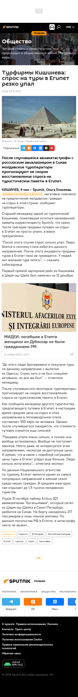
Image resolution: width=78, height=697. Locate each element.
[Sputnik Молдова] (11, 28)
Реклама (52, 624)
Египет (7, 541)
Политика (9, 591)
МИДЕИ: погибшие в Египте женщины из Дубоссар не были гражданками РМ (34, 341)
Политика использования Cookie (22, 639)
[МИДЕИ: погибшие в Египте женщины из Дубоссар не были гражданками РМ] (39, 307)
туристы (19, 541)
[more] (72, 354)
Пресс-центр (23, 629)
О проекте (8, 624)
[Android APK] (13, 664)
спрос (31, 541)
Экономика (28, 591)
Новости (23, 534)
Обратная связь (11, 653)
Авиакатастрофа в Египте (22, 194)
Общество (9, 534)
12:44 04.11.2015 (11, 91)
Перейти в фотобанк (36, 141)
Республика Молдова (59, 534)
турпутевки (45, 541)
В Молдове (37, 534)
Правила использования (31, 624)
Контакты (7, 629)
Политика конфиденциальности (21, 634)
